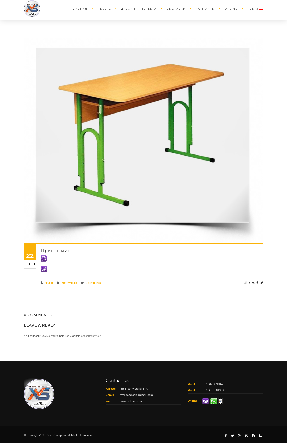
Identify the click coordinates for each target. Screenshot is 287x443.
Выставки (176, 8)
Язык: (253, 8)
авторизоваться (91, 335)
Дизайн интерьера (139, 8)
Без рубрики (69, 282)
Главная (79, 8)
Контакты (205, 8)
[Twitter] (261, 283)
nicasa (49, 282)
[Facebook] (257, 283)
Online (231, 8)
